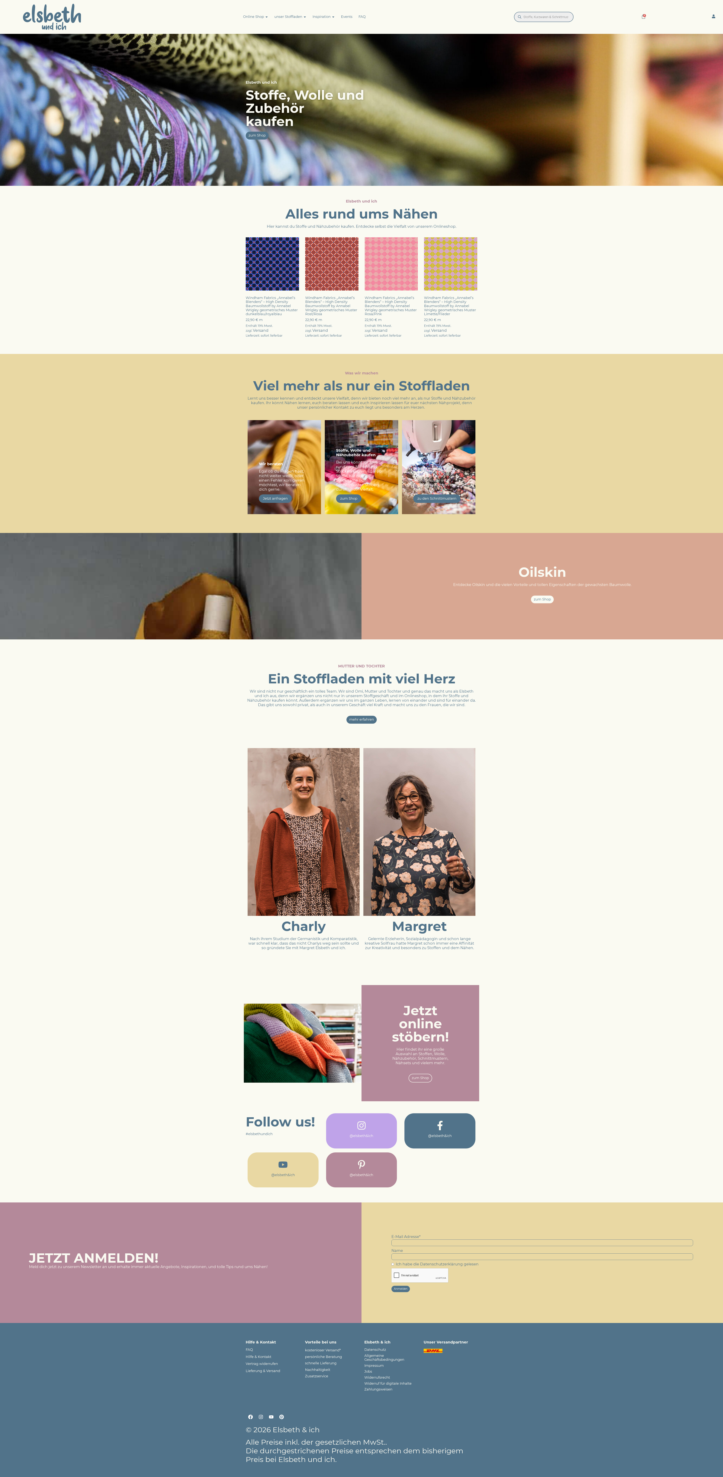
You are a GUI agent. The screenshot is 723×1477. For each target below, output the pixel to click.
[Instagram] (260, 1417)
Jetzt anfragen (275, 498)
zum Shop (348, 498)
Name (397, 1250)
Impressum (374, 1366)
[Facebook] (250, 1417)
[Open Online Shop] (266, 17)
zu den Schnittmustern (436, 498)
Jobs (368, 1372)
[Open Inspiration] (333, 17)
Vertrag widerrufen (262, 1364)
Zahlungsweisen (378, 1389)
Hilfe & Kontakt (258, 1357)
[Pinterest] (281, 1417)
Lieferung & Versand (263, 1371)
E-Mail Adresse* (406, 1237)
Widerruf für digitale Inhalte (388, 1384)
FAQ (249, 1350)
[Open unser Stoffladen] (305, 17)
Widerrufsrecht (377, 1378)
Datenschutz (375, 1350)
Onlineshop (444, 226)
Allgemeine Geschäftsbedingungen (384, 1358)
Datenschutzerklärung (441, 1264)
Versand (260, 330)
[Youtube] (271, 1417)
